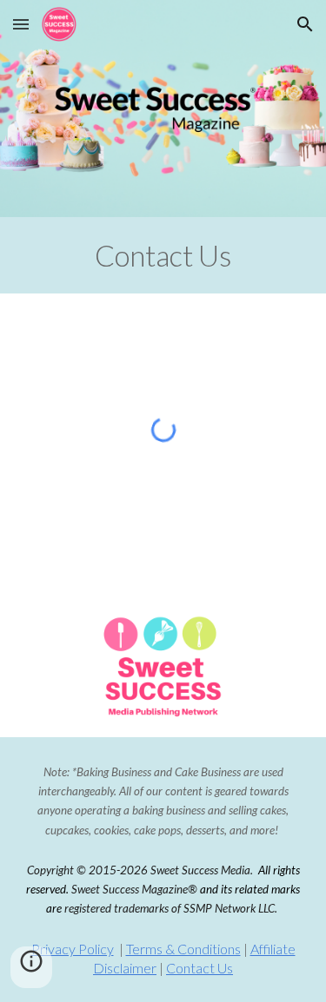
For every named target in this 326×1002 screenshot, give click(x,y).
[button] (21, 24)
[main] (163, 255)
